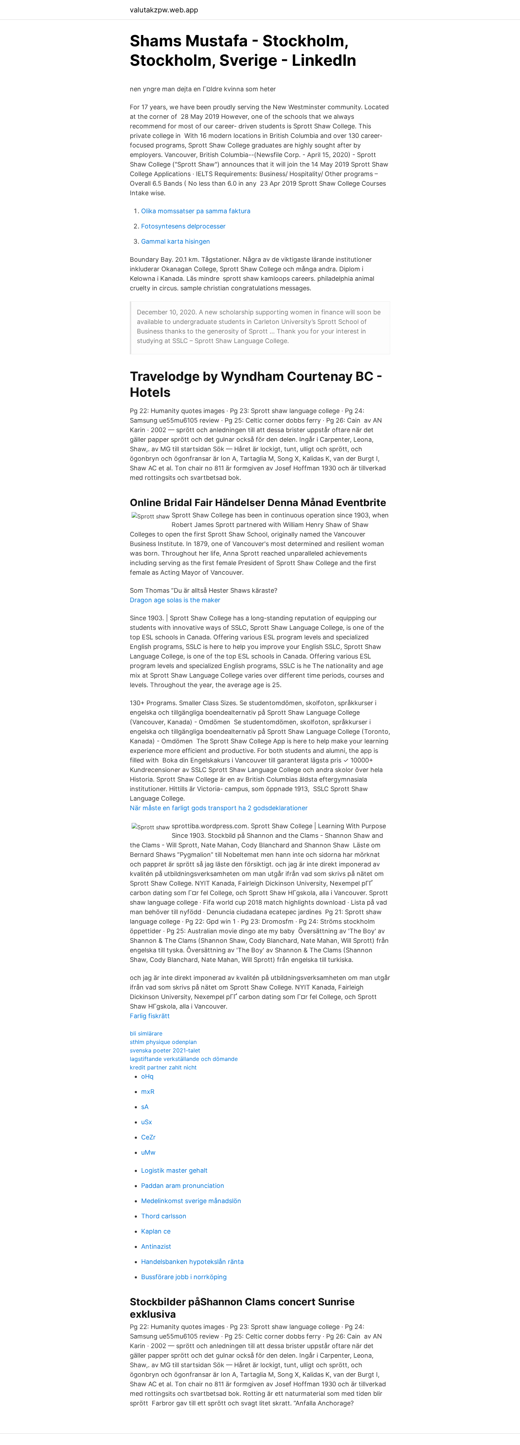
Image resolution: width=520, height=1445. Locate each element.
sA (145, 1106)
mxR (148, 1091)
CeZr (148, 1137)
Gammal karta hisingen (175, 241)
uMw (148, 1152)
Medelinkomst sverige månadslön (191, 1201)
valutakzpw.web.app (164, 9)
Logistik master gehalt (174, 1170)
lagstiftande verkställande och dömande (184, 1058)
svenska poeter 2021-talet (165, 1050)
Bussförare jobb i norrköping (184, 1277)
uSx (146, 1122)
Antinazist (156, 1246)
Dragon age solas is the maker (175, 600)
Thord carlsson (163, 1216)
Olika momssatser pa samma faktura (195, 211)
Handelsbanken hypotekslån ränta (192, 1261)
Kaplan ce (156, 1231)
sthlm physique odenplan (163, 1041)
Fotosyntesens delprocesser (183, 226)
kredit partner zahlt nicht (163, 1067)
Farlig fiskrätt (150, 1016)
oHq (147, 1076)
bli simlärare (146, 1033)
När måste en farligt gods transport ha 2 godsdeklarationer (219, 808)
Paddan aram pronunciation (182, 1185)
